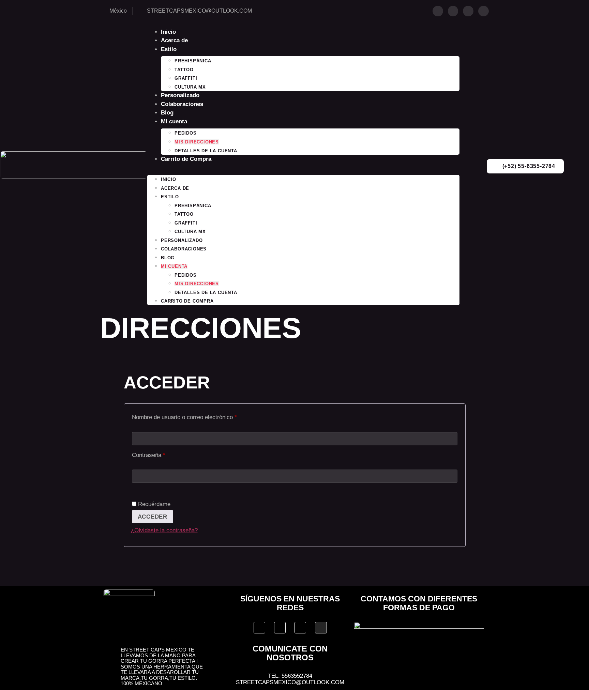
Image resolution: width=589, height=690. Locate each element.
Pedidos (186, 133)
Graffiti (186, 78)
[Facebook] (438, 11)
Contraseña (162, 453)
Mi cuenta (174, 121)
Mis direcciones (197, 141)
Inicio (168, 32)
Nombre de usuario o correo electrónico (198, 416)
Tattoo (184, 69)
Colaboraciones (182, 104)
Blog (167, 112)
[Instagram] (468, 11)
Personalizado (180, 95)
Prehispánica (193, 60)
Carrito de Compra (186, 159)
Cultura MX (190, 87)
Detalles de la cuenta (206, 150)
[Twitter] (453, 11)
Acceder (153, 516)
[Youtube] (483, 11)
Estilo (169, 49)
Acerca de (174, 40)
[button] (303, 168)
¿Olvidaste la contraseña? (164, 530)
